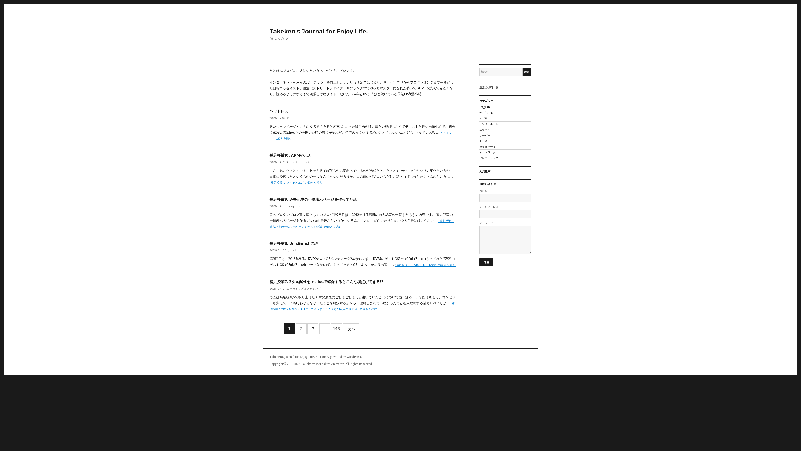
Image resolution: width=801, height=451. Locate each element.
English (484, 107)
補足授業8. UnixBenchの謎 (294, 243)
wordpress (293, 206)
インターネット (488, 124)
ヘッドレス (279, 111)
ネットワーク (487, 152)
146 (336, 328)
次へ (351, 328)
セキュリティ (487, 146)
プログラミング (311, 288)
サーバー (292, 118)
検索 (526, 71)
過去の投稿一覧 (488, 87)
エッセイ (292, 162)
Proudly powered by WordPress (340, 357)
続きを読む (296, 182)
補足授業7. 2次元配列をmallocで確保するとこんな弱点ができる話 (327, 281)
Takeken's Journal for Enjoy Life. (319, 31)
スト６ (483, 141)
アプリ (483, 118)
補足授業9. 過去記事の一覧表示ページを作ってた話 (313, 199)
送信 (486, 262)
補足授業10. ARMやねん (290, 155)
